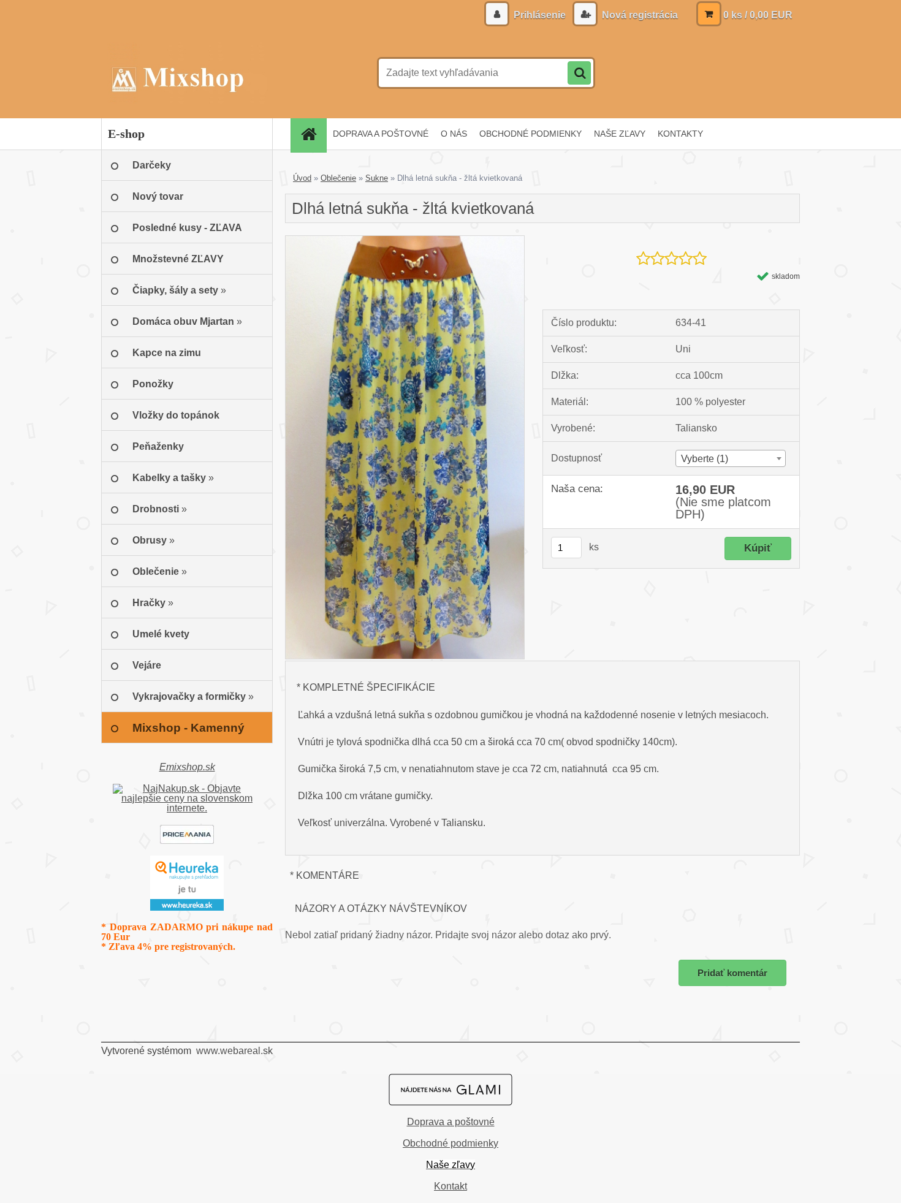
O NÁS (454, 134)
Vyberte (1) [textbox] (704, 458)
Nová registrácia (638, 15)
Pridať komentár (732, 973)
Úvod (302, 178)
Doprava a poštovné (451, 1122)
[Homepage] (312, 134)
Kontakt (450, 1186)
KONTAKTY (680, 134)
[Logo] (185, 73)
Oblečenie (338, 178)
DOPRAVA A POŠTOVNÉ (380, 134)
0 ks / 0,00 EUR (758, 15)
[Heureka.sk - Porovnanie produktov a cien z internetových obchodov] (187, 860)
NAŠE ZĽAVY (619, 134)
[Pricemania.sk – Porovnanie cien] (187, 829)
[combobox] (730, 458)
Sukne (376, 178)
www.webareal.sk (234, 1051)
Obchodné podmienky (450, 1143)
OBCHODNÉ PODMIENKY (530, 134)
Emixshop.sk (187, 767)
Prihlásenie (539, 15)
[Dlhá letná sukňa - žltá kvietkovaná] (405, 240)
